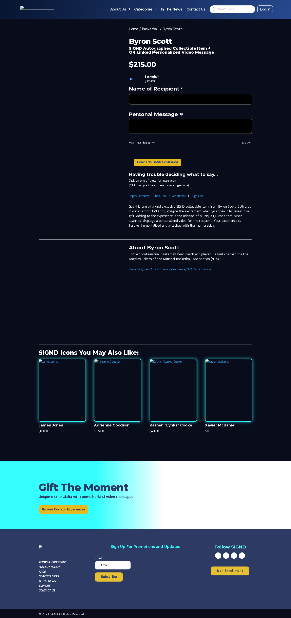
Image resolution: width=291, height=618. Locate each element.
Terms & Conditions (52, 562)
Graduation (179, 196)
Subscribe (109, 577)
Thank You (160, 196)
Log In (265, 9)
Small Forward (204, 269)
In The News (171, 9)
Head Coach (151, 269)
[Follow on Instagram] (234, 555)
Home (133, 29)
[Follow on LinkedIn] (242, 555)
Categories (143, 9)
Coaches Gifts (49, 576)
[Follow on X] (226, 555)
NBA (189, 269)
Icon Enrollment (230, 571)
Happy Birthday (139, 196)
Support (44, 586)
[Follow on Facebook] (218, 555)
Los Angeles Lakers (173, 269)
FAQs (42, 572)
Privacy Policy (49, 567)
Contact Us (195, 9)
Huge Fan (197, 196)
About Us (118, 9)
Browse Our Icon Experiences (63, 509)
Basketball (150, 29)
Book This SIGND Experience (157, 162)
